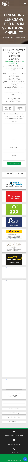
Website (14, 155)
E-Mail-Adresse (14, 147)
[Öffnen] (25, 459)
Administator (9, 61)
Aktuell (11, 63)
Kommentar (14, 121)
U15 (14, 63)
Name (14, 139)
